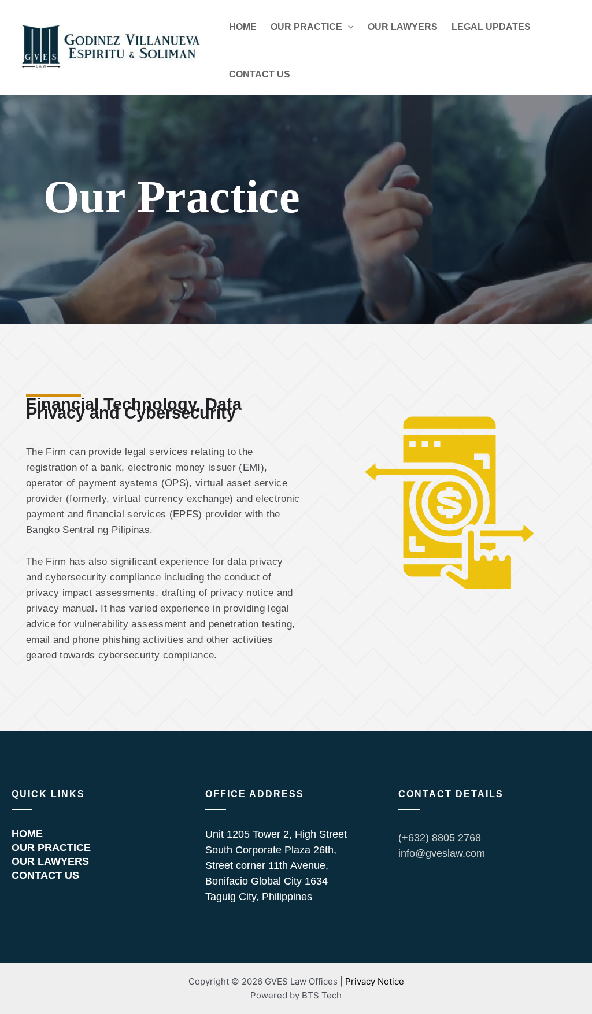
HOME (243, 27)
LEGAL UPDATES (491, 27)
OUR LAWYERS (403, 27)
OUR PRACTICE (306, 27)
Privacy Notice (374, 981)
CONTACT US (259, 74)
